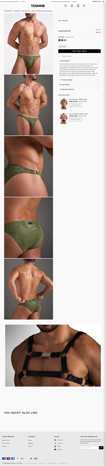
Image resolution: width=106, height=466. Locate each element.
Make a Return (6, 443)
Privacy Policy (42, 463)
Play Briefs (17, 11)
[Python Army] (59, 40)
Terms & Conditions (30, 463)
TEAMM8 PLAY (8, 11)
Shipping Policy (52, 463)
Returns (30, 446)
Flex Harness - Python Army (78, 99)
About (30, 440)
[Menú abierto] (82, 6)
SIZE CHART (62, 46)
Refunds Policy (62, 463)
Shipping (30, 443)
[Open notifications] (103, 2)
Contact (4, 446)
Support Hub (5, 440)
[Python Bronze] (65, 40)
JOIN (101, 447)
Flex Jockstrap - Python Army (78, 114)
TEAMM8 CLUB (96, 1)
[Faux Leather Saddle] (62, 40)
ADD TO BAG (75, 105)
